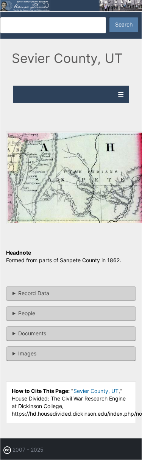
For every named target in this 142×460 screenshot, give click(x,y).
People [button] (26, 313)
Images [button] (27, 353)
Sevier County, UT (96, 391)
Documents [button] (32, 333)
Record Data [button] (33, 293)
